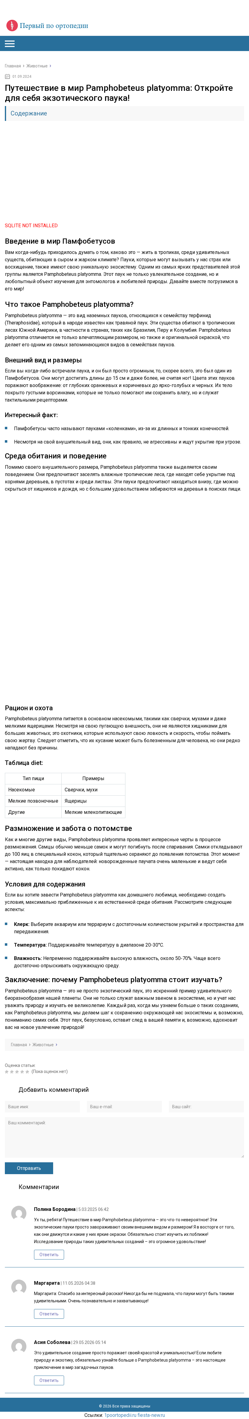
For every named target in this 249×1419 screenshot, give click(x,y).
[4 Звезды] (23, 1072)
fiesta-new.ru (151, 1415)
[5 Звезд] (28, 1072)
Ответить (49, 1254)
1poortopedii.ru (120, 1415)
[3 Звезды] (17, 1072)
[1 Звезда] (7, 1072)
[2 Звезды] (12, 1072)
